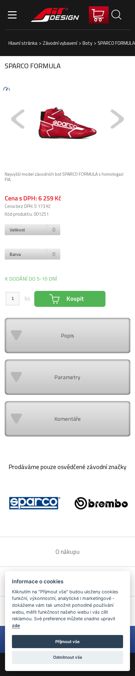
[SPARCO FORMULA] (67, 124)
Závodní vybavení (60, 43)
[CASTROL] (101, 504)
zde (16, 625)
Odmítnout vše (67, 657)
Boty (87, 43)
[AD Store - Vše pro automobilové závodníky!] (55, 14)
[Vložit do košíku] (69, 299)
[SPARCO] (34, 504)
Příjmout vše (67, 641)
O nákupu (68, 551)
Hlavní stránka (22, 43)
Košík (99, 14)
